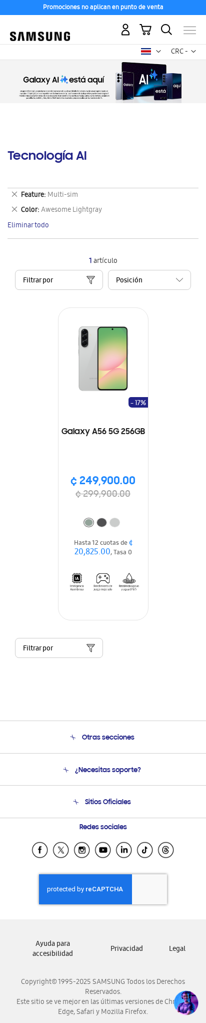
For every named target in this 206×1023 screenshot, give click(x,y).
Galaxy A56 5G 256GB (103, 432)
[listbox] (103, 524)
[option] (89, 522)
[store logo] (40, 26)
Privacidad (126, 949)
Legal (177, 949)
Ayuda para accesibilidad (52, 949)
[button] (158, 51)
